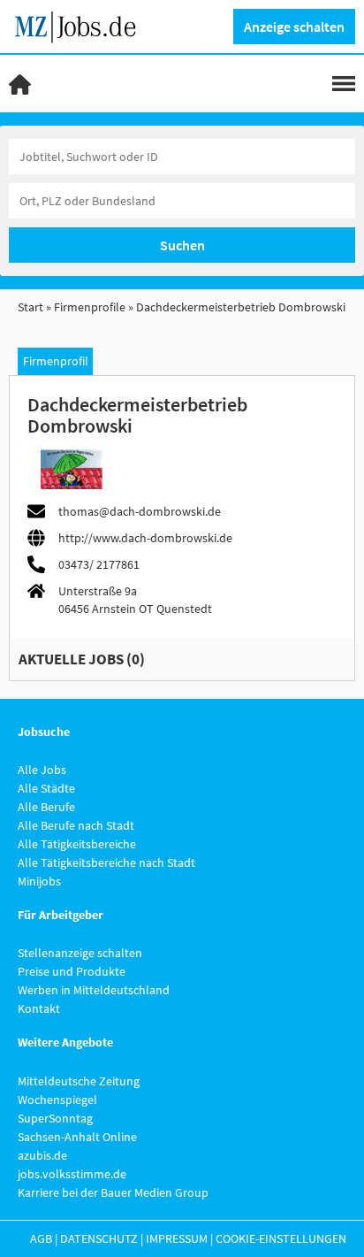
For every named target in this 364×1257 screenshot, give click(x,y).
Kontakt (39, 1008)
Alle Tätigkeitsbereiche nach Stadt (106, 862)
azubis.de (42, 1155)
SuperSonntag (55, 1118)
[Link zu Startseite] (82, 25)
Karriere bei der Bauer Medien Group (113, 1192)
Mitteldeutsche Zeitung (79, 1081)
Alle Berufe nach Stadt (76, 825)
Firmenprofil (55, 361)
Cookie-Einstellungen (281, 1238)
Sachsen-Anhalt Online (77, 1137)
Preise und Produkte (71, 971)
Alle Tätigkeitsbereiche (77, 844)
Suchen (182, 245)
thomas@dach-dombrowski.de (139, 511)
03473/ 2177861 (99, 564)
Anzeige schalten (294, 26)
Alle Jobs (42, 770)
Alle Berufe (46, 807)
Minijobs (39, 881)
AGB (41, 1238)
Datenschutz (99, 1238)
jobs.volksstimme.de (72, 1174)
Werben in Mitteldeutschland (94, 990)
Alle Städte (46, 788)
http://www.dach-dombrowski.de (145, 537)
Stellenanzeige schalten (80, 953)
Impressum (177, 1238)
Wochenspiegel (57, 1100)
